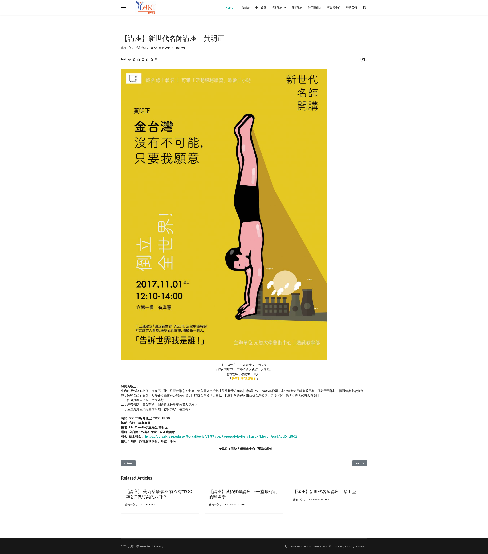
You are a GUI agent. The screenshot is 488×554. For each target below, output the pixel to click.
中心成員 (260, 7)
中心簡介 (244, 7)
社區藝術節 (314, 7)
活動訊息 (277, 7)
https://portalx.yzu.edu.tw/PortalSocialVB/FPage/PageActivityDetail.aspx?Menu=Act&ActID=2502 (221, 436)
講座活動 (141, 47)
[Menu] (123, 7)
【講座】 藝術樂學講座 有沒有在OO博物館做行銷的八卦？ (159, 493)
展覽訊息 (297, 7)
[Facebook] (363, 59)
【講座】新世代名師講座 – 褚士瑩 (324, 491)
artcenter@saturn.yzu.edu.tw (348, 546)
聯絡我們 (351, 7)
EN (364, 7)
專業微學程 (333, 7)
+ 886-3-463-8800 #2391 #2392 (307, 546)
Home (229, 7)
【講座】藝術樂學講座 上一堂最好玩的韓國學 (243, 493)
